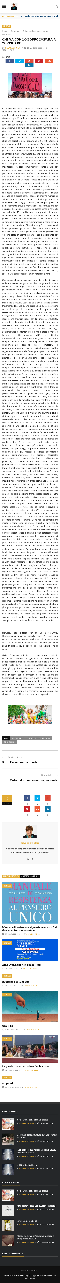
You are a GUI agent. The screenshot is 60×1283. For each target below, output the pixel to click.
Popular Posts (10, 1182)
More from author (30, 876)
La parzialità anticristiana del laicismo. (26, 1066)
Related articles (11, 876)
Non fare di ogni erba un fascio (32, 1119)
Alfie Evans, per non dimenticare (22, 964)
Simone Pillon (10, 742)
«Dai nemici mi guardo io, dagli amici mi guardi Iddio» (36, 1151)
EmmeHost (30, 1278)
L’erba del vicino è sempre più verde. (34, 780)
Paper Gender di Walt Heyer (39, 738)
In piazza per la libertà (15, 981)
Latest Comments (12, 1253)
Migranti (7, 1083)
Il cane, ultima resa (27, 1164)
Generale (6, 26)
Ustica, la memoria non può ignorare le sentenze (37, 1136)
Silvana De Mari (13, 48)
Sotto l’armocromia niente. (20, 762)
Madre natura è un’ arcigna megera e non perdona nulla (35, 1237)
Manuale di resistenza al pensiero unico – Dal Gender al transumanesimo (29, 929)
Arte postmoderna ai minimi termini (36, 1205)
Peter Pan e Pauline (27, 1220)
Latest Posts (10, 1111)
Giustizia (7, 1025)
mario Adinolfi (18, 738)
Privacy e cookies (29, 1270)
